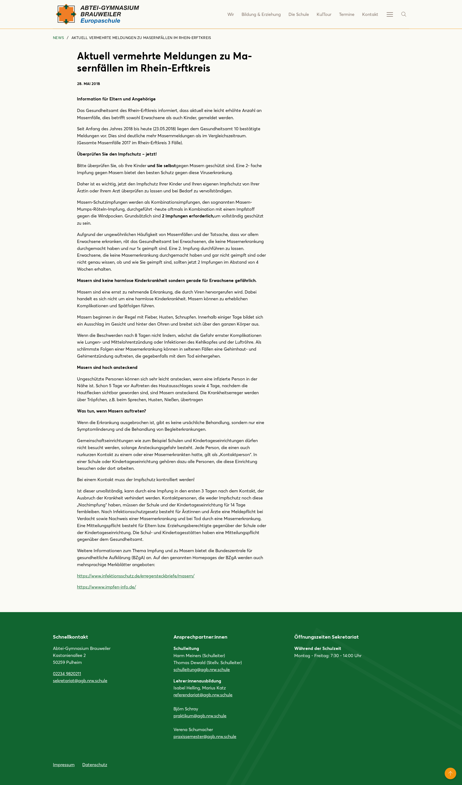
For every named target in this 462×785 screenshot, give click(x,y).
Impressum (64, 764)
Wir (230, 14)
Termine (346, 14)
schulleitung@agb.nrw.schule (201, 669)
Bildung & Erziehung (261, 14)
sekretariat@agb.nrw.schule (80, 680)
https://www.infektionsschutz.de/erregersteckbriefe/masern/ (135, 576)
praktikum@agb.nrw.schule (199, 716)
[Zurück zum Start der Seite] (450, 773)
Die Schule (299, 14)
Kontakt (370, 14)
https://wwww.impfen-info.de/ (106, 587)
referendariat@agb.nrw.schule (202, 695)
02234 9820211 (67, 673)
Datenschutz (94, 764)
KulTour (324, 14)
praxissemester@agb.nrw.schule (204, 736)
